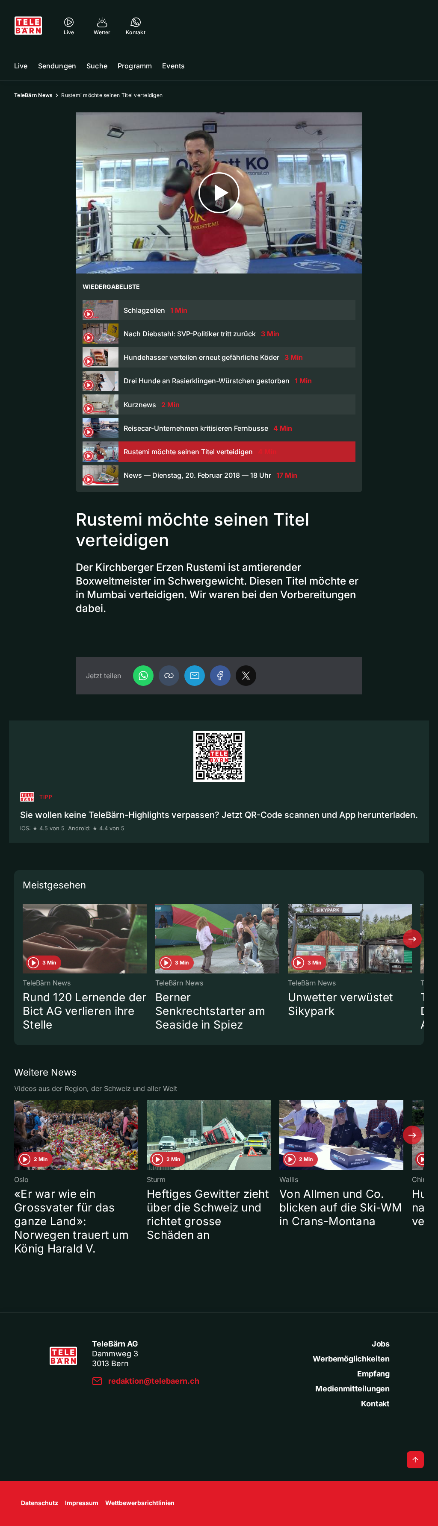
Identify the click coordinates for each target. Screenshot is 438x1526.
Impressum (81, 1502)
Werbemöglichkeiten (351, 1358)
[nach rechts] (412, 938)
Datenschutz (39, 1502)
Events (173, 66)
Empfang (373, 1373)
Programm (135, 66)
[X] (246, 675)
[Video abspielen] (219, 192)
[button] (169, 675)
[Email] (194, 675)
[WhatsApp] (143, 675)
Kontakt (375, 1403)
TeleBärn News (33, 95)
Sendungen (57, 66)
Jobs (381, 1343)
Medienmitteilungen (352, 1388)
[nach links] (25, 938)
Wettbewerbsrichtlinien (140, 1502)
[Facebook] (220, 675)
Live (21, 66)
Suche (96, 66)
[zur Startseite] (28, 25)
